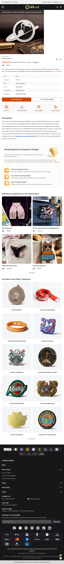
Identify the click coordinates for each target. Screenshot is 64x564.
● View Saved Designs (9, 476)
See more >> (32, 272)
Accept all (51, 555)
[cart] (60, 7)
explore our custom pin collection (26, 136)
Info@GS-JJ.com (35, 499)
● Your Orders (6, 473)
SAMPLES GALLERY (8, 460)
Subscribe (57, 522)
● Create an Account (8, 478)
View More (58, 71)
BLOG (4, 465)
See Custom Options (47, 99)
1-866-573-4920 (9, 499)
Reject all (51, 559)
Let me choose (7, 561)
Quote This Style (16, 99)
